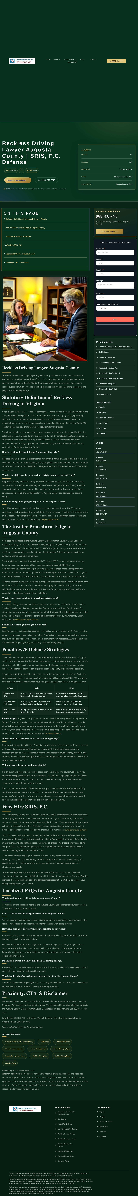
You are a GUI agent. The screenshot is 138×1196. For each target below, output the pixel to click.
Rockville (99, 484)
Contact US (72, 62)
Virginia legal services (50, 520)
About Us (57, 59)
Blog (82, 59)
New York (100, 502)
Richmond (100, 475)
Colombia (100, 519)
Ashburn (99, 457)
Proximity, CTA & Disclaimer (17, 262)
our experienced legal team (75, 830)
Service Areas (69, 59)
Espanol (93, 59)
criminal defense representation (25, 620)
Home (48, 59)
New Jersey (100, 493)
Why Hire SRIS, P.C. (14, 245)
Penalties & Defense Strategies (18, 236)
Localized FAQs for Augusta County (20, 254)
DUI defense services (53, 734)
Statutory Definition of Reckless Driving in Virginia (26, 219)
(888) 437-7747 (106, 216)
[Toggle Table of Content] (86, 211)
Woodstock (100, 511)
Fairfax (99, 448)
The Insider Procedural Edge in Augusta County (25, 228)
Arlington (99, 466)
